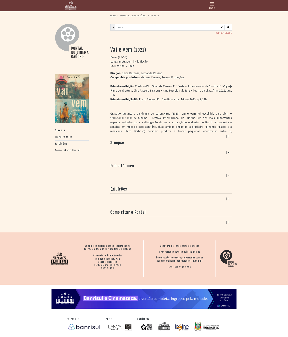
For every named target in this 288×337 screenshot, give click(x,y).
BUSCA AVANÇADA (224, 33)
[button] (171, 221)
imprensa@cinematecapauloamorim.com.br (179, 257)
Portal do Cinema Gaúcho (133, 15)
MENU (212, 8)
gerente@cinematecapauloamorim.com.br (180, 260)
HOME (113, 15)
